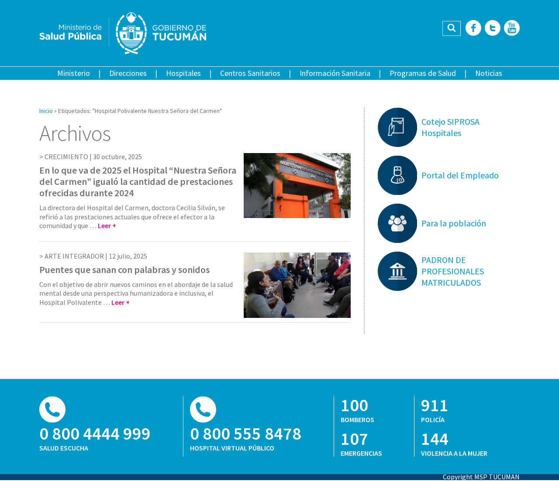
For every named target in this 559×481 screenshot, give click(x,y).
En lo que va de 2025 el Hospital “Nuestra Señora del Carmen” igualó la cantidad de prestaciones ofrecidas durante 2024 (137, 181)
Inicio (46, 111)
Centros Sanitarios (250, 73)
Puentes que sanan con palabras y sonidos (124, 269)
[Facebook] (473, 28)
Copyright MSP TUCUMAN (481, 476)
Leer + (107, 225)
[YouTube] (512, 28)
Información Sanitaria (335, 73)
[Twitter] (492, 28)
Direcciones (128, 73)
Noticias (488, 73)
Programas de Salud (423, 73)
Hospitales (183, 73)
